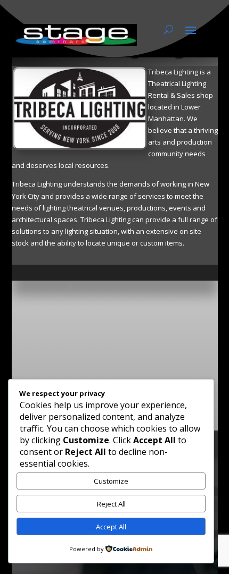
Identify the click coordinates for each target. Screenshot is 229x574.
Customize (111, 481)
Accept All (111, 526)
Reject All (111, 504)
